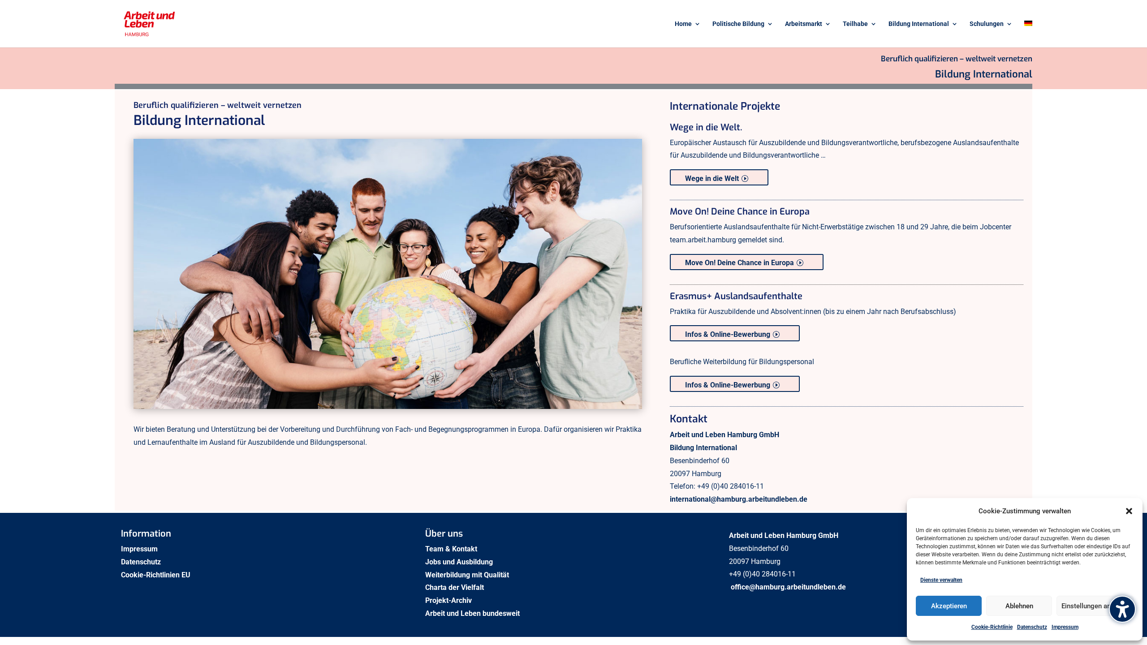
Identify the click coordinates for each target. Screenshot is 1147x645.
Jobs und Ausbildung (460, 562)
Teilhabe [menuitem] (855, 24)
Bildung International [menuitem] (918, 24)
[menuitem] (1028, 34)
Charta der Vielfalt (455, 587)
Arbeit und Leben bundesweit (472, 613)
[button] (1129, 511)
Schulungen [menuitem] (987, 24)
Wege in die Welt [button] (712, 178)
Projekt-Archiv (448, 600)
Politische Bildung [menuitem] (738, 24)
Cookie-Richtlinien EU (156, 575)
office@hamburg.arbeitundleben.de (788, 587)
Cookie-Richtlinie (992, 627)
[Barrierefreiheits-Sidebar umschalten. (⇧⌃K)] (1122, 609)
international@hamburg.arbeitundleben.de (738, 499)
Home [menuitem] (683, 24)
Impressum (1065, 627)
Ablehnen (1019, 606)
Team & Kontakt (452, 549)
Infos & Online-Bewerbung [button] (727, 334)
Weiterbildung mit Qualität (468, 575)
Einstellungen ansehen (1095, 606)
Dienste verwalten (941, 580)
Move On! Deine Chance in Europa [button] (739, 262)
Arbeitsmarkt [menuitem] (803, 24)
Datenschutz (1032, 627)
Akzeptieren (949, 606)
